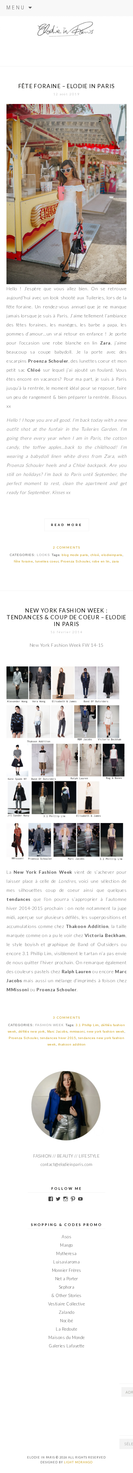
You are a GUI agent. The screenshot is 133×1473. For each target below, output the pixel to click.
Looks (43, 555)
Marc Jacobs (57, 1031)
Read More (66, 525)
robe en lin (101, 561)
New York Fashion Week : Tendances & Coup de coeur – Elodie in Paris (66, 617)
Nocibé (66, 1320)
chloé (94, 555)
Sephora (67, 1287)
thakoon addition (72, 1044)
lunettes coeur (46, 561)
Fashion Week (49, 1025)
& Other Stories (66, 1295)
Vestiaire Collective (66, 1303)
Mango (66, 1245)
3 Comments (66, 1017)
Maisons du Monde (66, 1337)
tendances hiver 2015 (58, 1038)
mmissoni (77, 1031)
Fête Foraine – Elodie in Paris (66, 86)
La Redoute (66, 1329)
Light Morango (78, 1462)
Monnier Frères (66, 1270)
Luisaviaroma (66, 1261)
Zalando (67, 1312)
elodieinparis (111, 555)
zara (115, 561)
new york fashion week (105, 1031)
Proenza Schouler (75, 561)
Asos (66, 1236)
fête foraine (23, 561)
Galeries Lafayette (66, 1345)
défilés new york (31, 1031)
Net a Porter (66, 1278)
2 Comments (66, 547)
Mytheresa (66, 1253)
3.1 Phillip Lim (87, 1025)
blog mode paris (75, 555)
